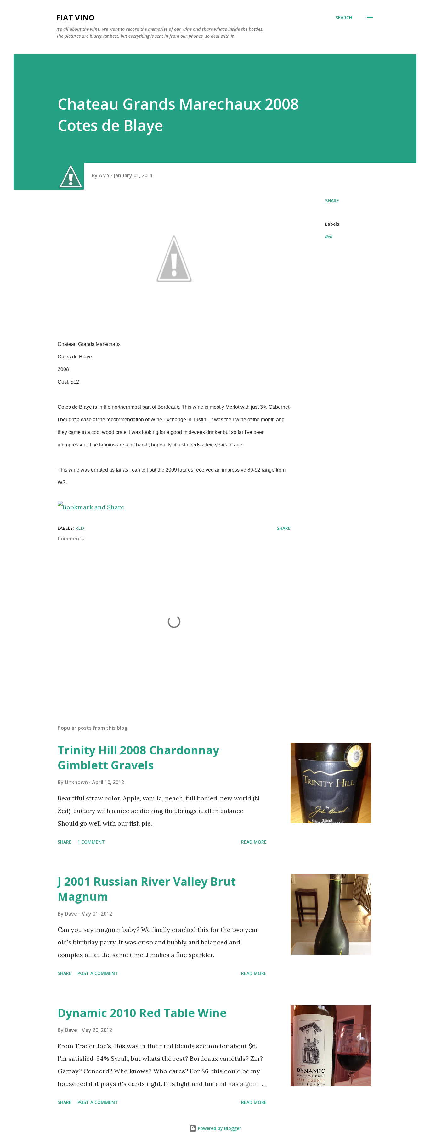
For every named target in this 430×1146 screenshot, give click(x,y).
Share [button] (332, 200)
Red (328, 237)
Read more (254, 842)
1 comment (91, 842)
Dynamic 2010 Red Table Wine (142, 1013)
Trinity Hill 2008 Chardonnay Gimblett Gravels (138, 757)
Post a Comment (97, 973)
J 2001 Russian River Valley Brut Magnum (147, 889)
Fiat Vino (75, 17)
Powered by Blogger (218, 1128)
